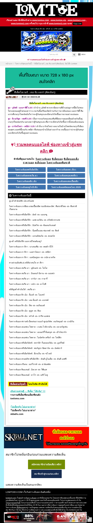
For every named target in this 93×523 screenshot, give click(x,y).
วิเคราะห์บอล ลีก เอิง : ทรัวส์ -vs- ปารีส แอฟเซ (46, 29)
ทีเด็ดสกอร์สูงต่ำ (18, 384)
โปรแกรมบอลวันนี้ (13, 503)
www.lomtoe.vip (58, 20)
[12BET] (45, 517)
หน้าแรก (9, 64)
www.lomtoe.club (40, 20)
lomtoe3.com (11, 498)
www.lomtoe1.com (77, 20)
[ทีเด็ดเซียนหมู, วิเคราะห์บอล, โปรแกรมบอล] (46, 438)
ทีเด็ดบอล (20, 507)
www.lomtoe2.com (20, 23)
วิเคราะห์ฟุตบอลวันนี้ (23, 64)
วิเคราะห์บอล (31, 498)
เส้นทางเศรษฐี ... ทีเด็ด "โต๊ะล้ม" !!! (27, 391)
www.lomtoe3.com (58, 23)
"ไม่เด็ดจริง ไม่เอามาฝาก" (23, 407)
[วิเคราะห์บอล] (46, 78)
